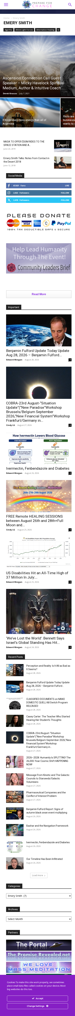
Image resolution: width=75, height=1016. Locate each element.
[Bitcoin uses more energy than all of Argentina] (30, 120)
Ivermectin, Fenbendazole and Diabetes (37, 468)
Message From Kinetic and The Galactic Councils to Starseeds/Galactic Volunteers (47, 778)
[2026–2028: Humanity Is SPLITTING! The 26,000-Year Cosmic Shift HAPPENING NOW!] (15, 762)
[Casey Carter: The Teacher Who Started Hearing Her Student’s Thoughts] (15, 721)
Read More (39, 294)
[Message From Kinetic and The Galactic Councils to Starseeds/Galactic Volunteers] (15, 779)
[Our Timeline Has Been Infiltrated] (15, 863)
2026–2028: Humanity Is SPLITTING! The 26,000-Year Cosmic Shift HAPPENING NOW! (48, 761)
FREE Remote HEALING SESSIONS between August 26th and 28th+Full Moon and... (34, 520)
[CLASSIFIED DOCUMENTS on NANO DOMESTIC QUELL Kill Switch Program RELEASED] (15, 703)
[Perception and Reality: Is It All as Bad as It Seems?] (15, 670)
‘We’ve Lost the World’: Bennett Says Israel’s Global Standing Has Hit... (35, 640)
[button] (70, 4)
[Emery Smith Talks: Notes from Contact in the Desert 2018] (63, 162)
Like (67, 185)
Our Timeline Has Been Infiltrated (44, 859)
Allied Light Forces (24, 29)
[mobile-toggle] (6, 4)
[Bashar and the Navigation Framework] (15, 830)
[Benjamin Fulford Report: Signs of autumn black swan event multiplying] (15, 813)
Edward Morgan (14, 359)
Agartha (8, 29)
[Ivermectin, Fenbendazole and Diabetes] (39, 448)
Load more (37, 875)
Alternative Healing (45, 29)
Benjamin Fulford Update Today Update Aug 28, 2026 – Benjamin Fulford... (37, 353)
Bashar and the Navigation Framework (47, 825)
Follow (65, 192)
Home (6, 18)
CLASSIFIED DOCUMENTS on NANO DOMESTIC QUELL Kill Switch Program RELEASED (47, 702)
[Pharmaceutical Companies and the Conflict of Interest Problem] (15, 797)
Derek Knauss (10, 93)
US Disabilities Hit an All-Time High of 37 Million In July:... (37, 575)
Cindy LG (10, 425)
